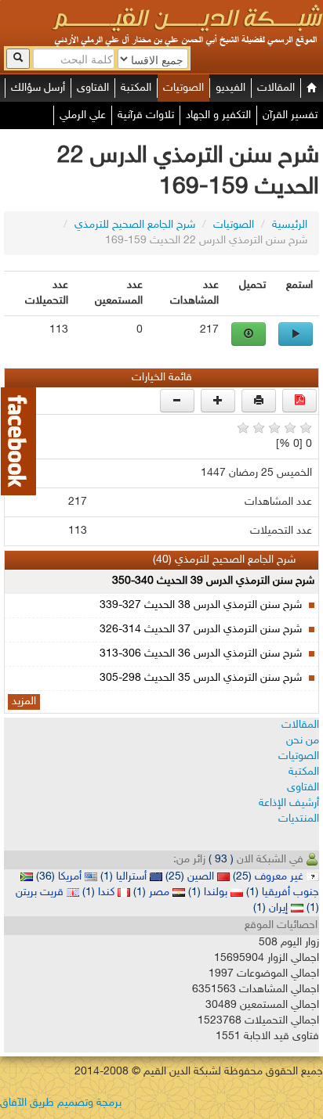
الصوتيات (183, 88)
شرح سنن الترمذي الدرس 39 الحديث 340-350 (213, 581)
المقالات (276, 88)
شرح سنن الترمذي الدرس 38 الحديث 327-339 (201, 605)
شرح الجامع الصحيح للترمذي (134, 225)
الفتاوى (93, 88)
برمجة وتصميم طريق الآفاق (61, 1103)
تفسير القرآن (290, 115)
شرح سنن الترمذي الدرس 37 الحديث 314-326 (201, 629)
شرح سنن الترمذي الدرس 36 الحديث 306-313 (201, 653)
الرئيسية (289, 225)
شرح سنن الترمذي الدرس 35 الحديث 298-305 (201, 678)
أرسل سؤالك (38, 88)
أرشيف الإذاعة (289, 803)
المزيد (24, 701)
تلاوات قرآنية (146, 115)
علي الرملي (83, 115)
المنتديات (298, 819)
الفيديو (230, 88)
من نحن (302, 740)
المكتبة (136, 88)
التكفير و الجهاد (218, 115)
